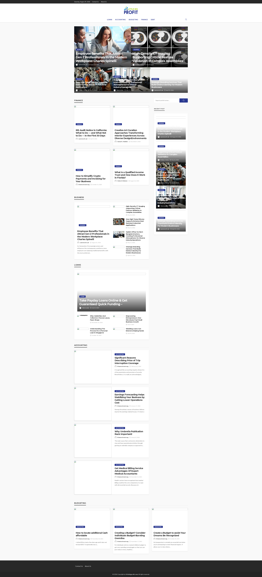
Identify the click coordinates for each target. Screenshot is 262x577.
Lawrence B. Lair (83, 64)
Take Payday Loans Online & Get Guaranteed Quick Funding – (103, 302)
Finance (144, 19)
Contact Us (95, 2)
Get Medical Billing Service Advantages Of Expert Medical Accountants (129, 471)
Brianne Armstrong (83, 184)
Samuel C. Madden (122, 141)
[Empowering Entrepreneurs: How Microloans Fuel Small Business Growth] (118, 318)
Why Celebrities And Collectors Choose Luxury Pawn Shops (100, 318)
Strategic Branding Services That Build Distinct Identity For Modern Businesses (166, 84)
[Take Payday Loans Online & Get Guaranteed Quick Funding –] (111, 292)
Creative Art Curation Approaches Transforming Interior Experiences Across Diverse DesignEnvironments (130, 134)
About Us (104, 2)
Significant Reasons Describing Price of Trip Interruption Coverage (127, 360)
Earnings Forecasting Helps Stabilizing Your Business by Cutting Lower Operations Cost (130, 398)
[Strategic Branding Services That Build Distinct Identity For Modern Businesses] (118, 249)
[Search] (186, 19)
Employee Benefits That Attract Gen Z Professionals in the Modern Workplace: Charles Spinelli (101, 57)
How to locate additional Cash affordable (92, 534)
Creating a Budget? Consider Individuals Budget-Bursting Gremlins (130, 536)
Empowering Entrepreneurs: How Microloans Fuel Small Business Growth (134, 319)
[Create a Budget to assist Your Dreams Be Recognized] (170, 519)
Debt (153, 19)
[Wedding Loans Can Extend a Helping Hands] (118, 331)
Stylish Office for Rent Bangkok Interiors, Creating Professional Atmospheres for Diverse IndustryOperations (128, 83)
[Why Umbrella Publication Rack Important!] (93, 441)
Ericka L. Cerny (139, 64)
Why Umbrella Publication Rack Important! (129, 432)
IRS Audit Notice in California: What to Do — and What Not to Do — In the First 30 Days (91, 133)
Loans (109, 19)
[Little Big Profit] (131, 10)
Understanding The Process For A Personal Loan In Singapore (98, 331)
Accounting (120, 19)
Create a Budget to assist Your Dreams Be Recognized (170, 534)
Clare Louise (119, 90)
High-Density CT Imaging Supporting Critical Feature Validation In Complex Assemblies (158, 57)
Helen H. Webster (122, 181)
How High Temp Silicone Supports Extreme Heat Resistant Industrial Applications (91, 84)
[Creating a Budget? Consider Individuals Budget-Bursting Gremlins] (131, 519)
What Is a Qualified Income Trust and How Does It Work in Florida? (130, 175)
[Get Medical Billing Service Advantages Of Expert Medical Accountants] (93, 477)
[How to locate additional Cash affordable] (92, 519)
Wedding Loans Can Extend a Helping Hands (135, 330)
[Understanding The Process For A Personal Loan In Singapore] (83, 331)
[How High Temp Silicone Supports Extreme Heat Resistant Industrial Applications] (118, 221)
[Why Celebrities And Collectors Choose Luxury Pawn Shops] (83, 316)
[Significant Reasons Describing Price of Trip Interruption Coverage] (93, 367)
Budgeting (133, 19)
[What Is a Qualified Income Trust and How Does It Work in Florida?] (131, 159)
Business (79, 49)
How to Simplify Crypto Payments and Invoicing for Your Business (91, 179)
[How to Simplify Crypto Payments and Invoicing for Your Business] (92, 161)
